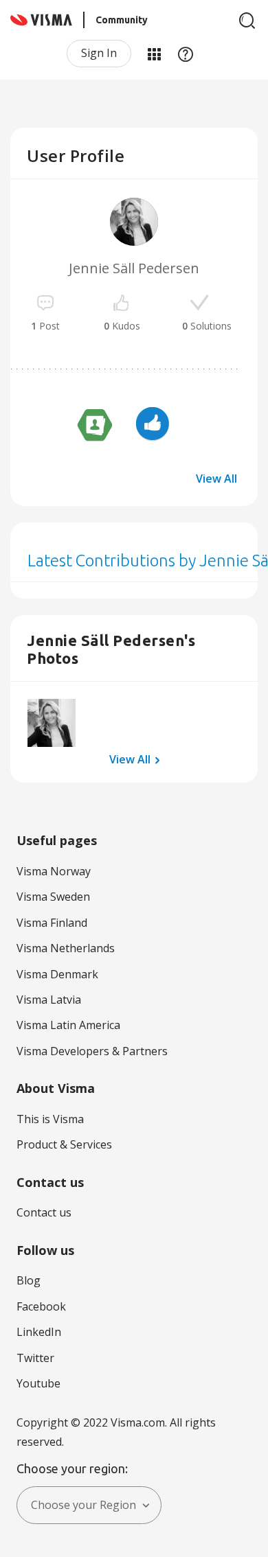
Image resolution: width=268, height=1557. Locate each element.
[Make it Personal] (95, 426)
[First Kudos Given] (153, 426)
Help (185, 53)
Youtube (38, 1383)
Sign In (99, 52)
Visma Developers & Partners (92, 1051)
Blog (28, 1280)
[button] (51, 723)
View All (216, 478)
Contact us (43, 1212)
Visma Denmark (57, 974)
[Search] (247, 20)
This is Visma (50, 1119)
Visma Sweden (53, 896)
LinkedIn (38, 1331)
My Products (154, 53)
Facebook (41, 1306)
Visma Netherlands (65, 948)
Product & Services (64, 1144)
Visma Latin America (68, 1025)
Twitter (35, 1357)
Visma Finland (51, 922)
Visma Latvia (48, 999)
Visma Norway (53, 871)
